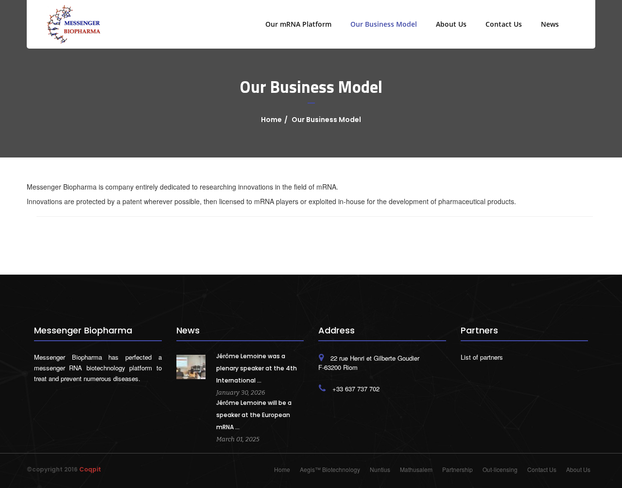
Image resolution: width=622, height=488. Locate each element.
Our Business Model (383, 24)
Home (271, 119)
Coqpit (90, 469)
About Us (451, 24)
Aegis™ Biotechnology (330, 469)
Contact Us (503, 24)
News (550, 24)
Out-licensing (500, 469)
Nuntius (380, 469)
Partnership (457, 469)
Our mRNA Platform (298, 24)
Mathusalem (416, 469)
